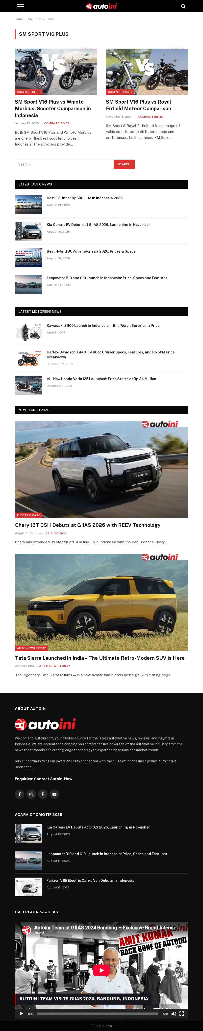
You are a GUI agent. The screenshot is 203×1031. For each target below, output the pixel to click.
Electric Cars (28, 515)
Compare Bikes (29, 92)
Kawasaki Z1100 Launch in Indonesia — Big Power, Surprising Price (103, 326)
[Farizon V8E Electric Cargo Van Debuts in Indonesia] (28, 887)
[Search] (183, 6)
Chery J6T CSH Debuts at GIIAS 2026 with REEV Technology (87, 525)
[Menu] (20, 6)
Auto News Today (31, 648)
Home (19, 19)
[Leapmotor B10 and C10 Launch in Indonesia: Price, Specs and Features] (28, 284)
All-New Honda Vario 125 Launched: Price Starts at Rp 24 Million (101, 379)
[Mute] (173, 1013)
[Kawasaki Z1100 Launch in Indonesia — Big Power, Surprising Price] (28, 332)
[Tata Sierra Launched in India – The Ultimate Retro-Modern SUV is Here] (101, 602)
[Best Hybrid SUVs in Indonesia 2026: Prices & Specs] (28, 257)
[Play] (21, 1013)
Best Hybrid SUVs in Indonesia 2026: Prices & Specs (91, 251)
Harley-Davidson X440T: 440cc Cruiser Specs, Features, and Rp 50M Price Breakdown (111, 354)
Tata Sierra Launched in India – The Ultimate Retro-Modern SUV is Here (100, 658)
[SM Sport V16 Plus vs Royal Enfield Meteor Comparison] (147, 72)
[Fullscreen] (181, 1013)
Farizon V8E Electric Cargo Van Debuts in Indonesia (90, 881)
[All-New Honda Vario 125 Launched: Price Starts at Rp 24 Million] (28, 385)
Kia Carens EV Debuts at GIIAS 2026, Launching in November (98, 225)
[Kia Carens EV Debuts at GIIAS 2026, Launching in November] (28, 231)
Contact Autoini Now (53, 778)
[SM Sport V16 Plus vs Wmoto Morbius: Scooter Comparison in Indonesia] (56, 72)
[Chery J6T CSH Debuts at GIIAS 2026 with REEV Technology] (101, 469)
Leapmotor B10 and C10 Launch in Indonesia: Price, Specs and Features (107, 278)
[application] (101, 970)
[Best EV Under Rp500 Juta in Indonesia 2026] (28, 204)
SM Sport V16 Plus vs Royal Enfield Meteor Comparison (138, 105)
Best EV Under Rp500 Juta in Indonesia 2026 (85, 198)
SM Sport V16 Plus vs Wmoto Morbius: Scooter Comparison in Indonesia (53, 108)
